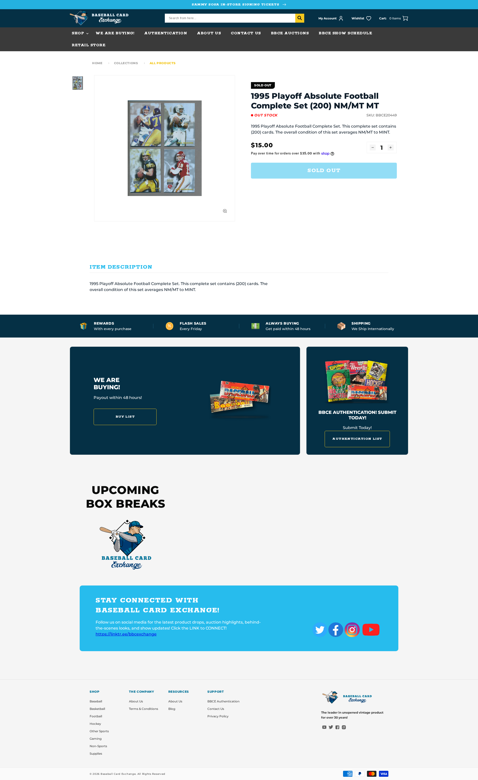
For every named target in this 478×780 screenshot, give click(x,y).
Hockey (95, 724)
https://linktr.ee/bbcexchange (126, 634)
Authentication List (357, 439)
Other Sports (99, 731)
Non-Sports (98, 746)
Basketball (97, 709)
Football (96, 716)
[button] (79, 33)
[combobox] (234, 18)
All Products (163, 63)
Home (97, 63)
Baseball (96, 701)
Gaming (96, 738)
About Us (136, 701)
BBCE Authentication (223, 701)
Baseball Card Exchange (118, 774)
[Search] (299, 18)
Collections (126, 63)
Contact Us (215, 709)
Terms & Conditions (143, 709)
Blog (171, 709)
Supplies (96, 753)
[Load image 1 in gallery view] (78, 83)
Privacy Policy (218, 716)
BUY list (125, 417)
